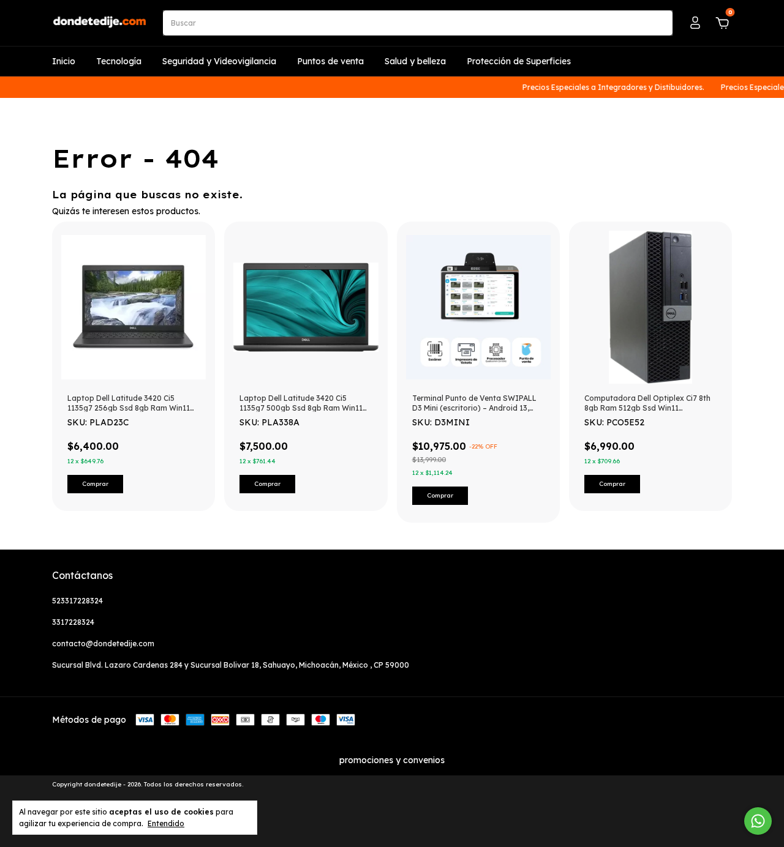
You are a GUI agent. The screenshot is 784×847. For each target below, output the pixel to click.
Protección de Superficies (519, 61)
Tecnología (118, 61)
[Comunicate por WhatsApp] (758, 821)
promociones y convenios (392, 760)
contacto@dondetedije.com (103, 643)
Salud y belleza (415, 61)
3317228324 (73, 622)
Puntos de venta (330, 61)
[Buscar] (658, 22)
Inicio (63, 61)
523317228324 (77, 600)
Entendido (166, 823)
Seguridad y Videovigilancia (219, 61)
